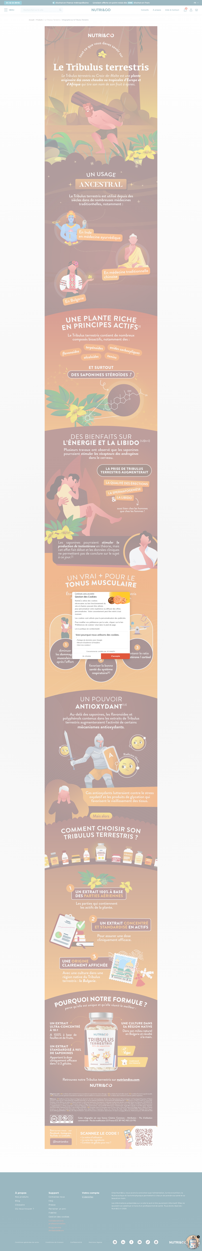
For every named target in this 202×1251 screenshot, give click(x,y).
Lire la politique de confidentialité (87, 629)
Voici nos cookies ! (84, 645)
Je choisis (86, 656)
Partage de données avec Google (89, 640)
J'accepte (115, 656)
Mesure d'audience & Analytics (88, 643)
